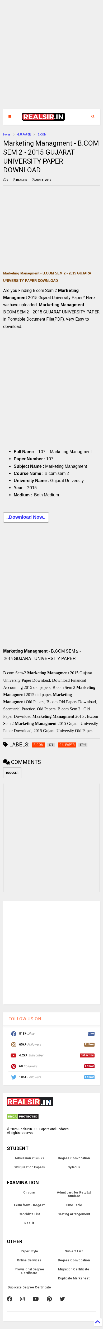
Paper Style (29, 1251)
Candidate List (29, 1214)
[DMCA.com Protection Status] (23, 1119)
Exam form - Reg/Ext (29, 1205)
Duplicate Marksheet (74, 1278)
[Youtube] (36, 1299)
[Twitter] (62, 1299)
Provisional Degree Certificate (29, 1271)
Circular (29, 1192)
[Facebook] (9, 1299)
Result (29, 1223)
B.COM (42, 134)
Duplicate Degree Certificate (29, 1287)
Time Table (73, 1205)
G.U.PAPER (24, 134)
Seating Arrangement (74, 1214)
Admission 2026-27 (29, 1158)
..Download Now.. (25, 517)
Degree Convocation (74, 1158)
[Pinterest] (49, 1299)
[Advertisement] (48, 57)
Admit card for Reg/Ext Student (74, 1194)
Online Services (29, 1260)
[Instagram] (22, 1299)
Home (6, 134)
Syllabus (74, 1167)
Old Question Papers (29, 1167)
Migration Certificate (73, 1269)
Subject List (74, 1251)
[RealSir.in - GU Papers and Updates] (43, 118)
